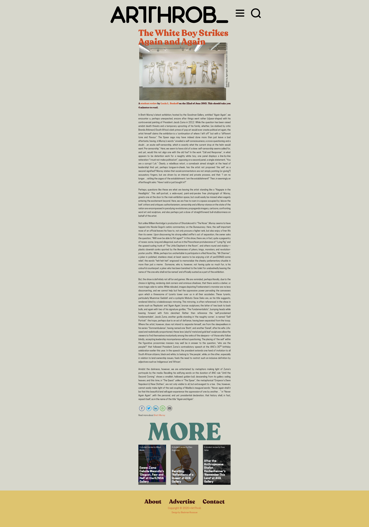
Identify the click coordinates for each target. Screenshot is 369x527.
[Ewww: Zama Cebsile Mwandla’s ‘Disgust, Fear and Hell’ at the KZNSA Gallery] (152, 465)
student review (149, 103)
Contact (214, 502)
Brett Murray (159, 415)
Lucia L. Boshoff (169, 103)
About (152, 502)
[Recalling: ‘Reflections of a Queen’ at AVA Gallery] (184, 465)
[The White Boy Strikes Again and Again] (182, 72)
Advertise (182, 502)
